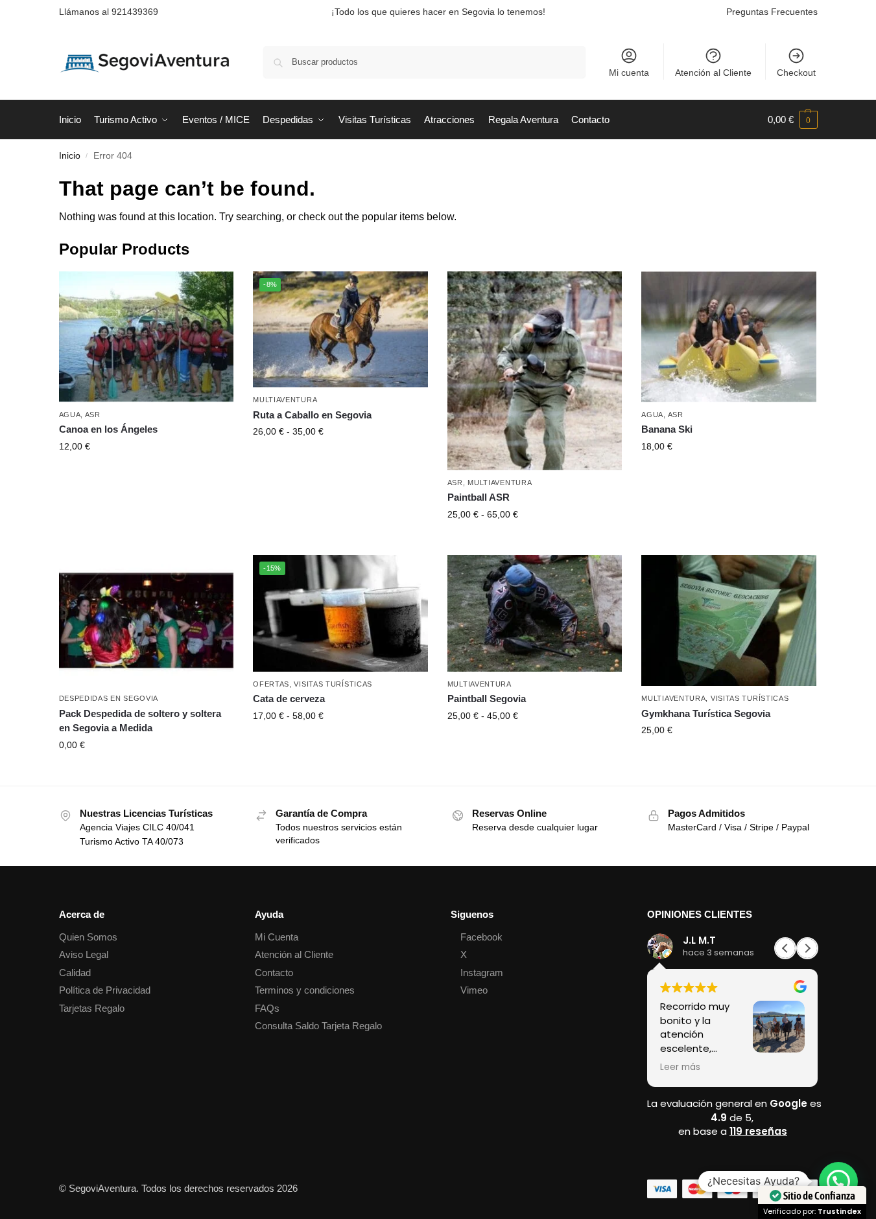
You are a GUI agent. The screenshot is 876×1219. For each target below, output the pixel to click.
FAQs (267, 1008)
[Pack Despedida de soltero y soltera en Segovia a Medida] (146, 620)
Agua (70, 414)
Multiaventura (285, 400)
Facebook (481, 936)
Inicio (69, 156)
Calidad (75, 972)
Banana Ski (667, 429)
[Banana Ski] (728, 336)
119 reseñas (758, 1131)
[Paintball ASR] (534, 370)
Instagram (481, 972)
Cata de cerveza (289, 698)
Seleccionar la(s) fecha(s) (145, 474)
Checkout (796, 72)
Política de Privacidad (104, 990)
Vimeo (474, 990)
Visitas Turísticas (333, 684)
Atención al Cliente (713, 72)
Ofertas (271, 684)
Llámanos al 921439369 (108, 11)
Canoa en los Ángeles (108, 429)
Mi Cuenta (276, 936)
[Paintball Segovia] (534, 613)
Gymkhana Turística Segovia (705, 713)
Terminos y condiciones (305, 990)
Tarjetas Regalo (91, 1008)
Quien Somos (88, 936)
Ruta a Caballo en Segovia (312, 414)
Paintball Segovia (486, 698)
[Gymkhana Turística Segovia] (728, 620)
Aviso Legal (83, 954)
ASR (93, 414)
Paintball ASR (478, 497)
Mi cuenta (629, 72)
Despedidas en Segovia (109, 698)
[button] (793, 119)
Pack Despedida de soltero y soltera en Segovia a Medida (140, 721)
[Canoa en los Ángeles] (146, 336)
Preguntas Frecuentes (772, 11)
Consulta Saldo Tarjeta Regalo (318, 1025)
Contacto (274, 972)
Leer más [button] (680, 1067)
